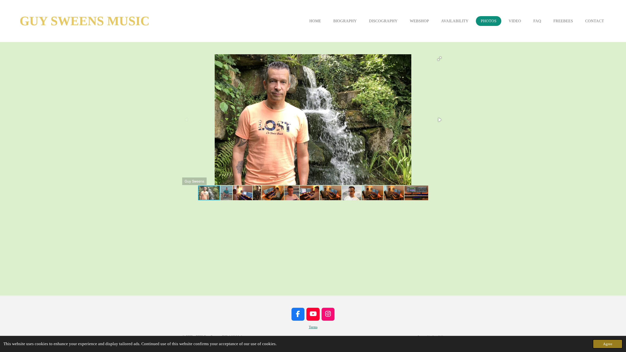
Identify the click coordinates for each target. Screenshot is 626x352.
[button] (439, 59)
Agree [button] (607, 344)
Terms (313, 327)
